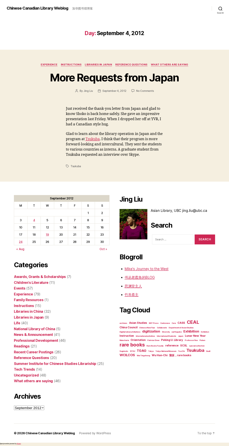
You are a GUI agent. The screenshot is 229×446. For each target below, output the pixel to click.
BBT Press (154, 323)
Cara (174, 323)
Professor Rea (191, 340)
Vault (208, 351)
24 (20, 242)
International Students (166, 336)
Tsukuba (92, 139)
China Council (128, 327)
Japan (180, 336)
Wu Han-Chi (159, 355)
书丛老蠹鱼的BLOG (140, 277)
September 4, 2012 (114, 90)
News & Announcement (33, 335)
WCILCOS (127, 355)
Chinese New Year (147, 328)
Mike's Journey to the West (146, 269)
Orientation (138, 340)
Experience (49, 64)
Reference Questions (131, 64)
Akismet (19, 443)
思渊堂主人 (133, 286)
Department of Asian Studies (181, 328)
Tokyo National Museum (165, 351)
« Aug (20, 249)
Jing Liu (88, 90)
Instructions (71, 64)
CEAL (193, 322)
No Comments (145, 90)
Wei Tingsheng (143, 356)
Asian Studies (138, 322)
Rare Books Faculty (155, 346)
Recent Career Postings (33, 352)
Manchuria (124, 340)
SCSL (183, 345)
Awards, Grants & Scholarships (40, 277)
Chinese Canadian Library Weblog (37, 8)
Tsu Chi (181, 351)
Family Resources (29, 300)
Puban (202, 340)
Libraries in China (28, 311)
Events (19, 288)
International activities (145, 336)
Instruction (127, 335)
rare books (132, 345)
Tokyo (151, 351)
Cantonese (165, 323)
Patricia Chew (153, 340)
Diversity (166, 332)
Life (17, 323)
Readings (22, 346)
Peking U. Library (172, 340)
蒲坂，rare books (180, 355)
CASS (181, 322)
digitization (151, 331)
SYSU (132, 351)
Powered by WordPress (95, 433)
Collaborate (162, 328)
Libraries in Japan (98, 64)
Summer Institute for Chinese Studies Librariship (55, 364)
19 (47, 234)
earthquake (176, 332)
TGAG (141, 351)
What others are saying (169, 64)
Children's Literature (31, 282)
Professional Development (36, 340)
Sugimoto (124, 351)
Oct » (103, 249)
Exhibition (191, 331)
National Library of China (34, 329)
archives (123, 323)
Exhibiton (205, 332)
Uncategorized (26, 375)
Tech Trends (24, 369)
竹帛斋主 (131, 295)
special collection (197, 346)
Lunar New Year (195, 335)
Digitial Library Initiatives (130, 332)
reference (172, 345)
